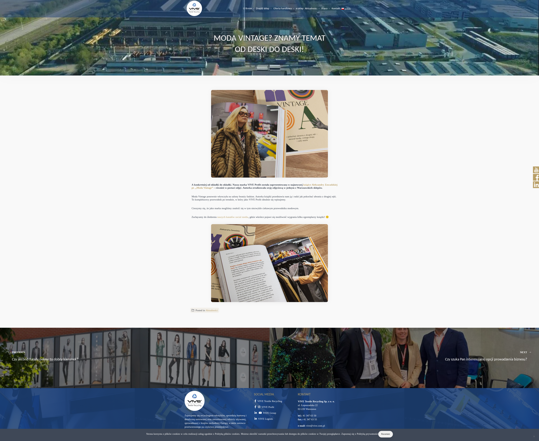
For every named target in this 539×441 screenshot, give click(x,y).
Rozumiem (385, 434)
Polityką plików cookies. (227, 433)
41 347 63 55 (310, 419)
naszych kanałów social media (232, 217)
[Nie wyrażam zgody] (534, 437)
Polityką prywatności (367, 433)
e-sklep (299, 8)
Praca (324, 8)
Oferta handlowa (282, 8)
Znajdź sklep (262, 8)
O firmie (247, 8)
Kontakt (336, 8)
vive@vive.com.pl (315, 425)
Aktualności (311, 8)
